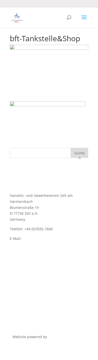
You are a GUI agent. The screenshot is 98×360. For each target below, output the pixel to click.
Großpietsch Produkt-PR (68, 336)
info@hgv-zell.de (36, 238)
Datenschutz (20, 257)
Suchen (79, 154)
